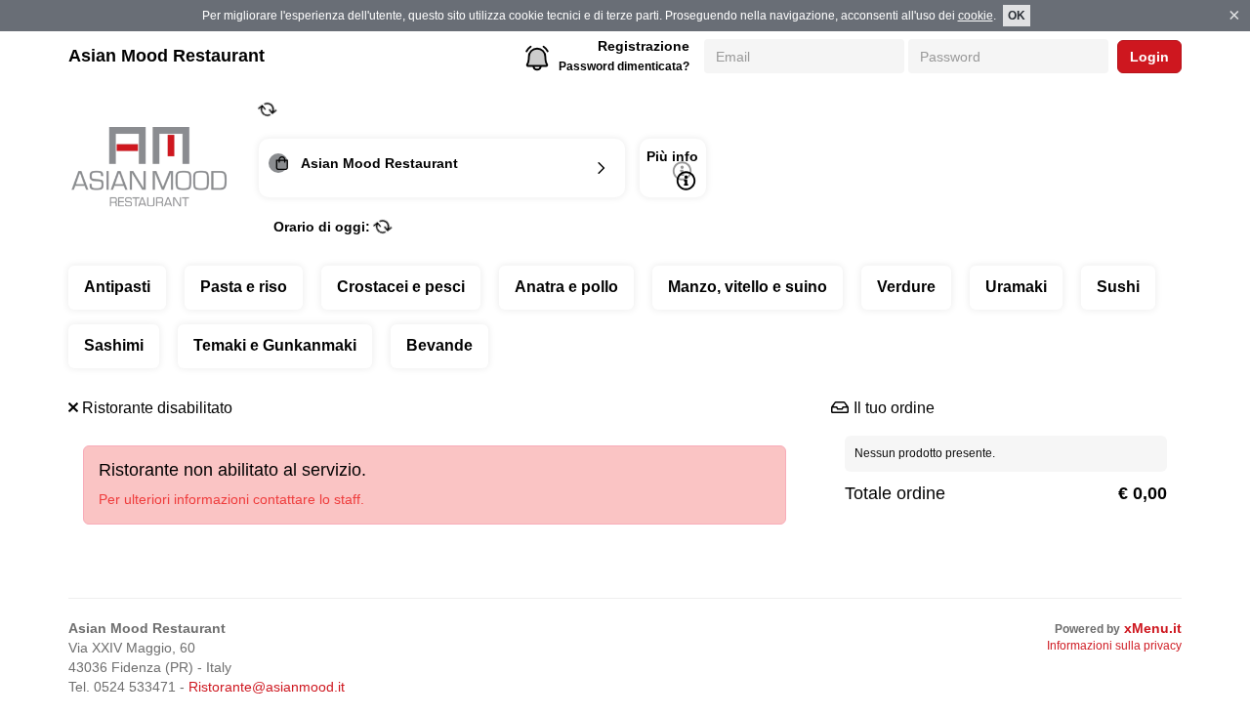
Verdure (906, 286)
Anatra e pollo (566, 286)
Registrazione (643, 46)
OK (1016, 15)
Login (1149, 56)
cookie (975, 15)
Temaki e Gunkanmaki (274, 345)
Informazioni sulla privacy (1114, 646)
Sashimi (114, 345)
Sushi (1118, 286)
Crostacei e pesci (401, 286)
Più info (672, 156)
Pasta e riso (243, 286)
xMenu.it (1153, 628)
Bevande (439, 345)
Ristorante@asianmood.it (266, 687)
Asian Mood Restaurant (166, 55)
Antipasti (117, 286)
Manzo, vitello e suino (747, 286)
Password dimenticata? (624, 66)
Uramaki (1016, 286)
